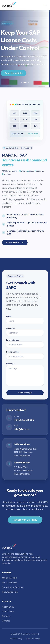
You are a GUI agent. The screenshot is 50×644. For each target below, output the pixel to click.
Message (10, 364)
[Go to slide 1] (21, 82)
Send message (25, 393)
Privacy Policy (16, 638)
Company (10, 328)
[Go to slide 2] (23, 82)
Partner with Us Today (25, 519)
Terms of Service (32, 638)
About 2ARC (8, 607)
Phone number (12, 352)
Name (9, 316)
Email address (12, 340)
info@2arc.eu (21, 429)
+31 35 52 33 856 (24, 420)
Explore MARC (25, 65)
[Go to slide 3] (27, 82)
